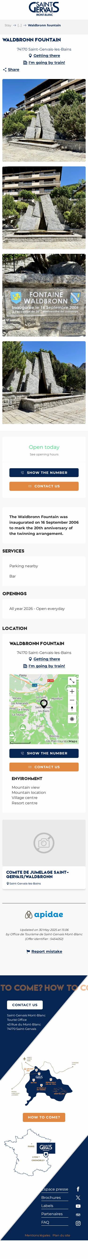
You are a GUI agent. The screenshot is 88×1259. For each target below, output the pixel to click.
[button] (44, 120)
